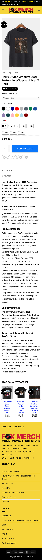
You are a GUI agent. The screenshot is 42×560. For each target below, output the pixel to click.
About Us (6, 488)
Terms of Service (9, 497)
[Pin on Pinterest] (21, 157)
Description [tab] (7, 171)
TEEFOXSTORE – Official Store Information (21, 520)
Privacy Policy (8, 538)
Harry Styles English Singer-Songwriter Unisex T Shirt (7, 407)
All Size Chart (7, 483)
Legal (4, 525)
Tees (3, 73)
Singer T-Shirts (13, 73)
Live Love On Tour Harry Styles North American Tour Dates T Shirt (34, 407)
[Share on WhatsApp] (4, 157)
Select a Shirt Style (10, 93)
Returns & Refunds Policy (13, 493)
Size (4, 121)
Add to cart (25, 148)
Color (4, 103)
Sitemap (5, 502)
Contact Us (6, 516)
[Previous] (1, 404)
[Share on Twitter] (13, 157)
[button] (3, 10)
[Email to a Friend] (17, 157)
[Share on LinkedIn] (26, 157)
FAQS (4, 534)
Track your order (9, 543)
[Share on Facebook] (8, 157)
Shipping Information (10, 471)
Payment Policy (8, 529)
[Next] (40, 404)
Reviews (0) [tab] (6, 176)
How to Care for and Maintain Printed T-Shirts (19, 477)
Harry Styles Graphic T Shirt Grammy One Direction (21, 407)
